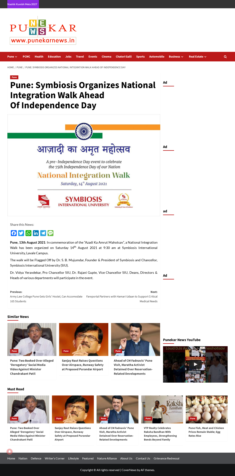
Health (39, 57)
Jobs (68, 57)
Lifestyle (73, 458)
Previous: (46, 296)
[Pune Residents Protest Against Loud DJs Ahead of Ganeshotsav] (195, 364)
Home (11, 458)
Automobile (156, 57)
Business (174, 57)
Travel (80, 57)
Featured (88, 458)
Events (92, 57)
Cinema (106, 57)
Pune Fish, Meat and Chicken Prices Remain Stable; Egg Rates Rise (206, 432)
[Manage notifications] (9, 452)
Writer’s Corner (55, 458)
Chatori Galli (124, 57)
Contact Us (143, 458)
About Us (126, 458)
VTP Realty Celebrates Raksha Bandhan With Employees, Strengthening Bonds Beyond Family (160, 434)
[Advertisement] (195, 114)
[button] (225, 57)
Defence (36, 458)
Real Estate (196, 57)
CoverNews (129, 470)
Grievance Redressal (166, 458)
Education (54, 57)
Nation (23, 458)
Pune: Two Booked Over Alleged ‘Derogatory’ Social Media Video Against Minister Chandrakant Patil (32, 367)
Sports (140, 57)
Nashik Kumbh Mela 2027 (22, 4)
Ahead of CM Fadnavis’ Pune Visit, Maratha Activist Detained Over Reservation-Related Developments (133, 367)
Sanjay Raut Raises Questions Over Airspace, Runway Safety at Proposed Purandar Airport (83, 365)
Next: (121, 296)
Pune (10, 57)
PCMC (26, 57)
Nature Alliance (107, 458)
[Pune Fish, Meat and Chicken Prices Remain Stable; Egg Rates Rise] (207, 409)
